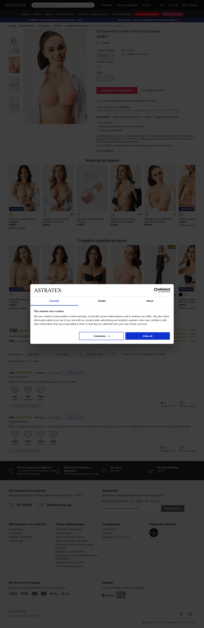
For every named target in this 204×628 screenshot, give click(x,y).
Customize (100, 336)
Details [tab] (102, 300)
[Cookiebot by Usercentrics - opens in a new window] (156, 290)
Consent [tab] (54, 300)
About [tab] (149, 300)
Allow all (147, 336)
